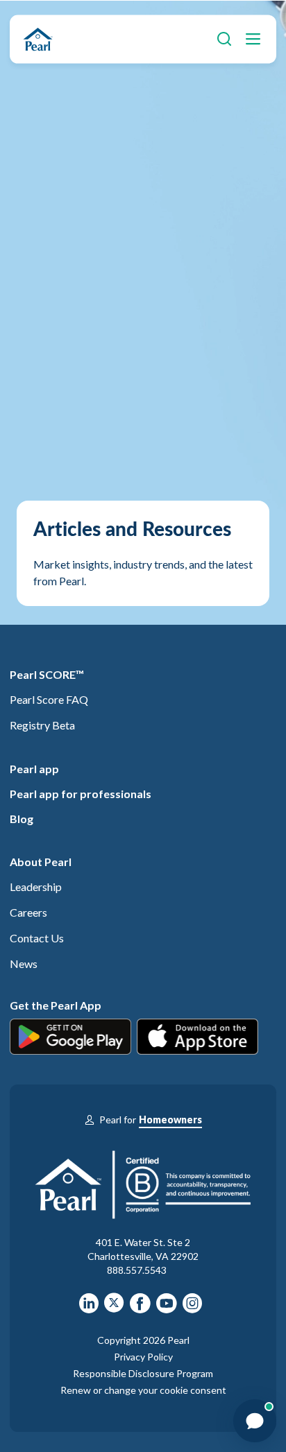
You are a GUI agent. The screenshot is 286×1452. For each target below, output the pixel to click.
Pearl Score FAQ (49, 699)
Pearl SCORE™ (47, 674)
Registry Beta (42, 725)
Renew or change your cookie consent (143, 1390)
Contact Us (37, 937)
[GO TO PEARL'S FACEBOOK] (140, 1308)
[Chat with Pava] (254, 1420)
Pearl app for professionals (80, 793)
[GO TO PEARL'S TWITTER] (114, 1308)
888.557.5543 (137, 1270)
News (23, 963)
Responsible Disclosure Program (143, 1373)
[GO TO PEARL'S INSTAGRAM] (192, 1308)
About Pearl (41, 861)
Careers (28, 912)
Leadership (36, 886)
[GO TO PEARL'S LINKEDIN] (89, 1308)
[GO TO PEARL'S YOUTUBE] (166, 1308)
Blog (21, 818)
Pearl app (34, 768)
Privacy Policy (143, 1357)
